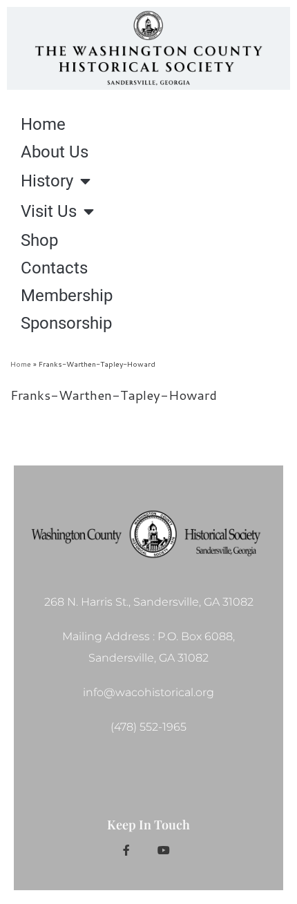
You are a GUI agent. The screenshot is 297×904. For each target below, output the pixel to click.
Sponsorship (66, 323)
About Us (54, 152)
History (47, 181)
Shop (39, 240)
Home (43, 124)
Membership (67, 295)
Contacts (54, 268)
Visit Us (49, 211)
